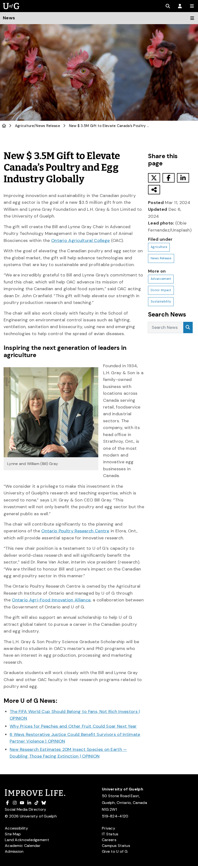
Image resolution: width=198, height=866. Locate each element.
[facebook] (169, 178)
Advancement (161, 279)
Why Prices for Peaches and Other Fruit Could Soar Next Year (73, 726)
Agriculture (24, 125)
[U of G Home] (4, 125)
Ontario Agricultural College (80, 240)
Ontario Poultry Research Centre (75, 531)
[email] (154, 189)
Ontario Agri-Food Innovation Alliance (51, 600)
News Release (48, 125)
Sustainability (161, 301)
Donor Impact (161, 290)
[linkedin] (183, 178)
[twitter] (154, 178)
